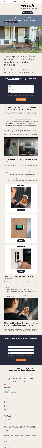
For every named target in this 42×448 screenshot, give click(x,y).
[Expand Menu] (18, 7)
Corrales (31, 378)
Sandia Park (15, 378)
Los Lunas (20, 381)
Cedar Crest (26, 376)
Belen (25, 378)
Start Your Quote (21, 99)
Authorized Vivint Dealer (24, 426)
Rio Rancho (10, 374)
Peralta (31, 376)
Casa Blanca (32, 381)
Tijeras (9, 381)
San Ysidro (20, 374)
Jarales (25, 381)
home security (15, 69)
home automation (23, 69)
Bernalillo (14, 381)
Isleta (8, 376)
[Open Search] (36, 1)
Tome (14, 374)
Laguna (14, 376)
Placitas (20, 378)
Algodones (20, 376)
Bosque (31, 374)
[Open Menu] (4, 1)
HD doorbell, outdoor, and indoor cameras (23, 119)
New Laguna (26, 374)
